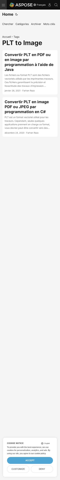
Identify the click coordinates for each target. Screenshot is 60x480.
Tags (16, 36)
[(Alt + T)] (16, 14)
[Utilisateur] (49, 5)
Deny (42, 469)
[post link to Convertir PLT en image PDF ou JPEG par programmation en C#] (30, 117)
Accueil (6, 36)
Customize (18, 469)
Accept (30, 460)
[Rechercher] (56, 5)
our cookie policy (38, 453)
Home (7, 14)
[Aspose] (21, 5)
